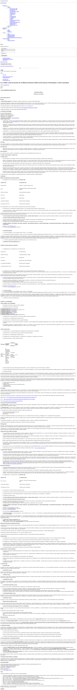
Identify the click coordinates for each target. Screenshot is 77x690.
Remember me (3, 53)
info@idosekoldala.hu (12, 286)
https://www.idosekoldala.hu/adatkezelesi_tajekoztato (28, 107)
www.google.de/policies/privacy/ (40, 447)
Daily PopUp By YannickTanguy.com (6, 66)
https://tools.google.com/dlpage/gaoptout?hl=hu (14, 463)
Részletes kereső (3, 1)
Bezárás (2, 688)
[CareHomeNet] (3, 2)
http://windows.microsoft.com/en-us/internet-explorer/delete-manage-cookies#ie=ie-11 (21, 397)
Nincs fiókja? (5, 60)
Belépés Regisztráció (3, 61)
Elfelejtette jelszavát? (6, 58)
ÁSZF (1, 73)
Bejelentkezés (4, 55)
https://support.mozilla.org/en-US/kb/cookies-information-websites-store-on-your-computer (19, 399)
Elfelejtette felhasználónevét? (8, 59)
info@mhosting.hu (14, 310)
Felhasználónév (4, 48)
